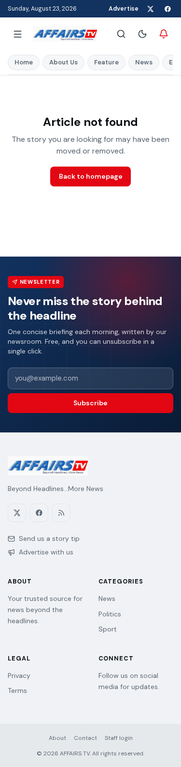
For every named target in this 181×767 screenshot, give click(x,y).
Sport (107, 629)
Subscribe (90, 403)
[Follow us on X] (150, 9)
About (57, 738)
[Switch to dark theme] (142, 34)
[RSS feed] (61, 513)
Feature (106, 62)
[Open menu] (17, 34)
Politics (109, 614)
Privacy (19, 675)
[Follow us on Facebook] (167, 9)
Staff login (119, 738)
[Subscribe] (163, 34)
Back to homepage (91, 176)
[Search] (121, 34)
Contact (85, 738)
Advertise (124, 9)
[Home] (65, 34)
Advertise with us (46, 552)
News (144, 62)
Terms (17, 690)
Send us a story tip (49, 538)
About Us (63, 62)
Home (23, 62)
